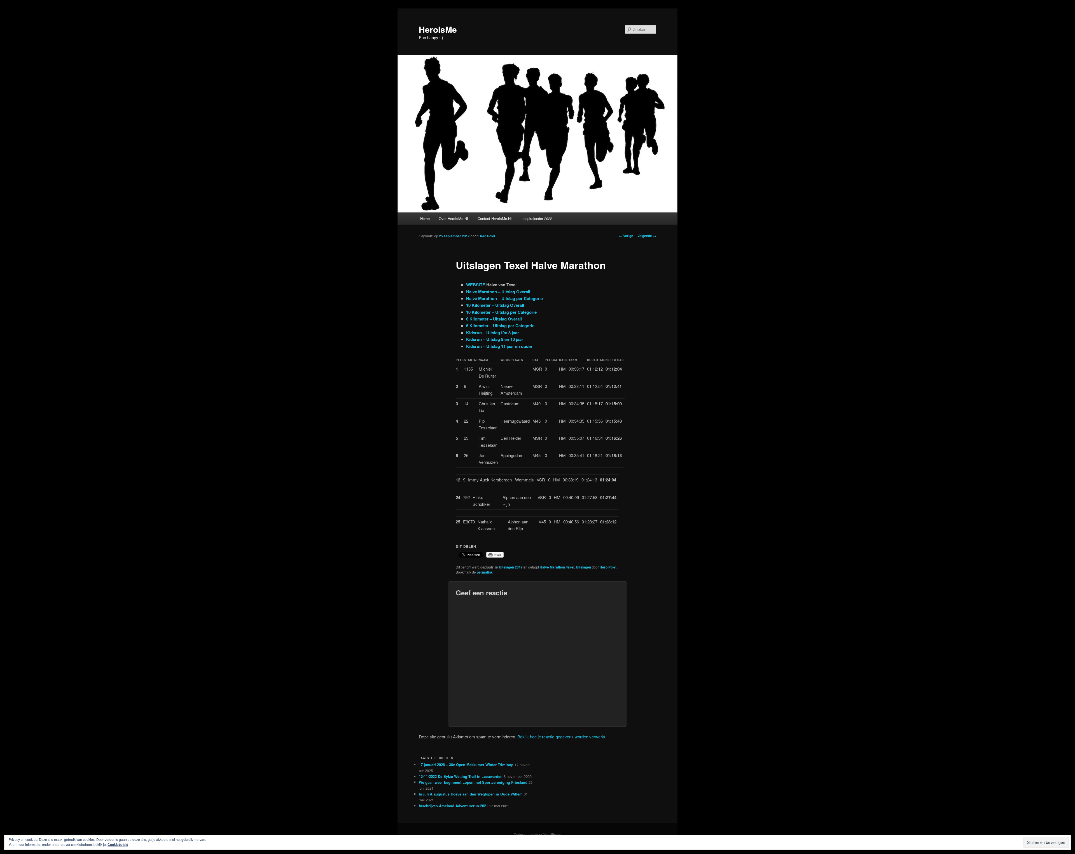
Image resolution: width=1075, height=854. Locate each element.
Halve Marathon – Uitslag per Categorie (504, 298)
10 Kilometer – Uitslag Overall (495, 305)
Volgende (646, 235)
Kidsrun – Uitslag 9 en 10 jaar (494, 339)
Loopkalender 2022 (537, 218)
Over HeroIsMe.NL (454, 218)
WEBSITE (475, 285)
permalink (485, 572)
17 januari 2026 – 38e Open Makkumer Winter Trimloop (466, 764)
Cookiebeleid (118, 844)
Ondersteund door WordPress (537, 834)
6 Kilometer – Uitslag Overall (494, 319)
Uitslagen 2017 (511, 567)
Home (425, 218)
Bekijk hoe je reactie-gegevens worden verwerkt (561, 737)
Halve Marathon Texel (557, 567)
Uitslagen (583, 567)
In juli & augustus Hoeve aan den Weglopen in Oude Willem (471, 794)
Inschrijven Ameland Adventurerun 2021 (453, 805)
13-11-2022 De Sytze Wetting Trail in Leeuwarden (461, 776)
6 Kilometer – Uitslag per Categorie (500, 325)
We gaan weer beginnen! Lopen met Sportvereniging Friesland (473, 782)
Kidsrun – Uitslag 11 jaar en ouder (499, 346)
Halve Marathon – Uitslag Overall (498, 292)
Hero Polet (486, 235)
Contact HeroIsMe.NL (495, 218)
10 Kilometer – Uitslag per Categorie (501, 312)
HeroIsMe (438, 29)
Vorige (626, 235)
